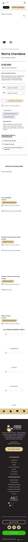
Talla (4, 87)
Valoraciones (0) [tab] (9, 117)
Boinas (7, 49)
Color (4, 92)
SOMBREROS (14, 348)
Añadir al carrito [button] (8, 242)
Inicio (2, 49)
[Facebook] (9, 527)
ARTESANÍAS (14, 386)
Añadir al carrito (15, 101)
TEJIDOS (14, 367)
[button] (3, 3)
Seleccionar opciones (9, 202)
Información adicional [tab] (10, 113)
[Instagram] (14, 527)
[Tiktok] (19, 527)
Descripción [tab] (7, 110)
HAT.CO (14, 405)
